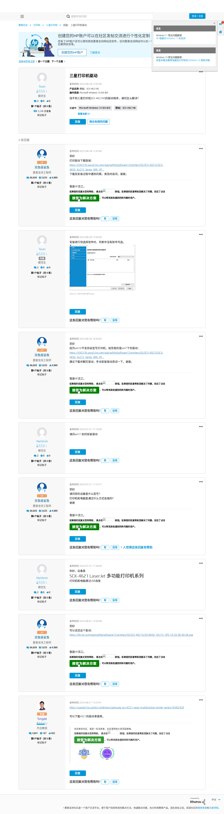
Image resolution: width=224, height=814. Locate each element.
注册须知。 (215, 807)
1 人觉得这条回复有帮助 (137, 547)
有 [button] (105, 218)
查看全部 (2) (84, 113)
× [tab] (214, 23)
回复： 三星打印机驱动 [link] (75, 25)
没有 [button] (115, 218)
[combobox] (108, 16)
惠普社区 (23, 25)
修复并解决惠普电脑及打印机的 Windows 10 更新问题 (183, 60)
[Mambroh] (42, 432)
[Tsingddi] (42, 706)
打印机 (36, 25)
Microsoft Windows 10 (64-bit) (95, 107)
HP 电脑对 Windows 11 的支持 (170, 38)
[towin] (42, 77)
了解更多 (95, 52)
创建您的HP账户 (72, 52)
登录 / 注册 (197, 16)
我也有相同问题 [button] (98, 121)
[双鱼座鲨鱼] (42, 154)
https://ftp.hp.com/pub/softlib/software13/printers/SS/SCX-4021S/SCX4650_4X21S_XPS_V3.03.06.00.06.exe (131, 635)
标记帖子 (42, 115)
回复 (78, 121)
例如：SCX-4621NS (125, 107)
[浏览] (21, 16)
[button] (201, 71)
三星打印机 (52, 25)
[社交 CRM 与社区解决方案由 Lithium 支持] (197, 800)
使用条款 (202, 807)
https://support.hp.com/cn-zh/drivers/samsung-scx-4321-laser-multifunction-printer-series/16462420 (127, 707)
